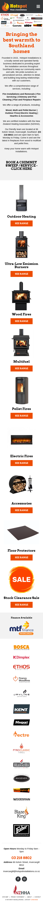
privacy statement (17, 897)
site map (5, 897)
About (29, 897)
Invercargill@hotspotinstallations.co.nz (21, 871)
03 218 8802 (21, 858)
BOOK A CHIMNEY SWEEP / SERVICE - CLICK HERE (22, 165)
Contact (38, 897)
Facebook (18, 879)
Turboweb (34, 899)
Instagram (24, 879)
